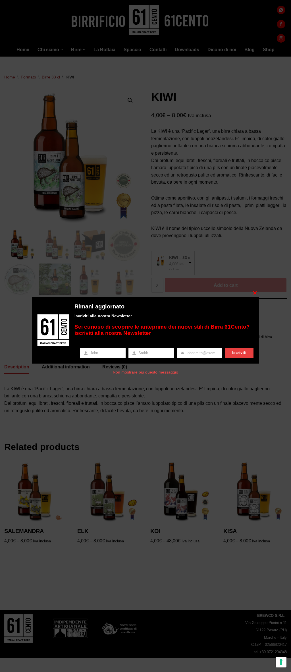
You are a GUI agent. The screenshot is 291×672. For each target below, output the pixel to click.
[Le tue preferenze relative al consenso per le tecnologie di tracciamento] (281, 662)
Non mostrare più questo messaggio (145, 372)
